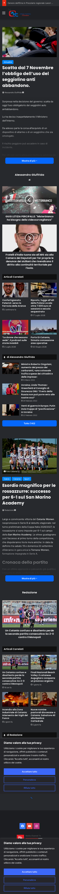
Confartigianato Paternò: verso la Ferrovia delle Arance (14, 303)
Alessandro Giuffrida (13, 92)
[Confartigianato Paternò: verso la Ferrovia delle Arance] (15, 290)
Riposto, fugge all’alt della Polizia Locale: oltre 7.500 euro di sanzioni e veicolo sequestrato (42, 306)
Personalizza (29, 880)
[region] (29, 866)
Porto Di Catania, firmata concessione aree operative (42, 340)
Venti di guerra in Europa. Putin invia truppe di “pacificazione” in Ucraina (38, 409)
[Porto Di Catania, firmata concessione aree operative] (44, 327)
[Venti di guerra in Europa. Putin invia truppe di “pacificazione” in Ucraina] (10, 410)
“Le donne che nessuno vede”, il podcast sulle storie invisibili (15, 340)
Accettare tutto (29, 871)
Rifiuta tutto (29, 888)
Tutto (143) (29, 423)
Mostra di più (29, 160)
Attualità (8, 62)
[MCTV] (19, 12)
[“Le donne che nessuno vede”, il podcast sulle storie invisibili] (15, 327)
